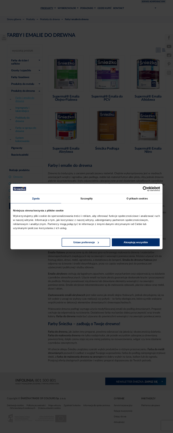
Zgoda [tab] (36, 198)
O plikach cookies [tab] (137, 198)
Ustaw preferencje (84, 242)
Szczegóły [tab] (86, 198)
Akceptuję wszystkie (136, 242)
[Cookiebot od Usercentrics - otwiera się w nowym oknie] (145, 188)
